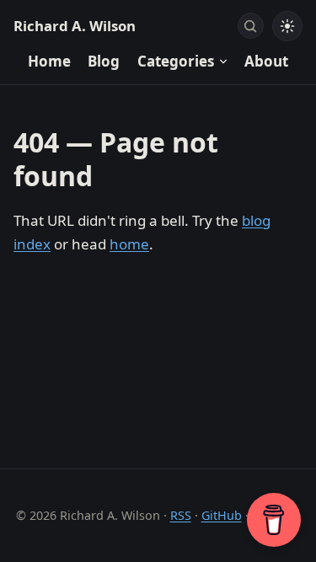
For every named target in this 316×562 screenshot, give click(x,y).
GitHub (221, 515)
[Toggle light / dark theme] (287, 26)
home (129, 244)
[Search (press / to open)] (251, 26)
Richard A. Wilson (74, 25)
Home (49, 61)
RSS (180, 515)
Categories (175, 61)
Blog (104, 61)
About (266, 61)
